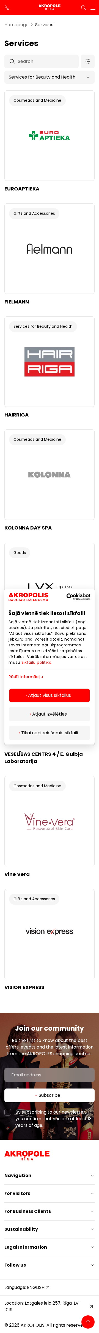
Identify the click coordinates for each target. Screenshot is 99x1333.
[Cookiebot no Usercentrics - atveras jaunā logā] (75, 597)
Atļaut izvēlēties (49, 714)
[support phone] (7, 7)
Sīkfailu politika (36, 662)
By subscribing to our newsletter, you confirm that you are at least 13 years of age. (53, 1118)
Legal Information (25, 1247)
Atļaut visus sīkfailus (49, 695)
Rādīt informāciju (26, 676)
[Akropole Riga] (49, 7)
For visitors (17, 1193)
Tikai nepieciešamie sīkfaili (49, 732)
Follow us (15, 1265)
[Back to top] (88, 1322)
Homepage (16, 25)
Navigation (17, 1175)
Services (44, 25)
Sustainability (21, 1229)
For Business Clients (27, 1211)
